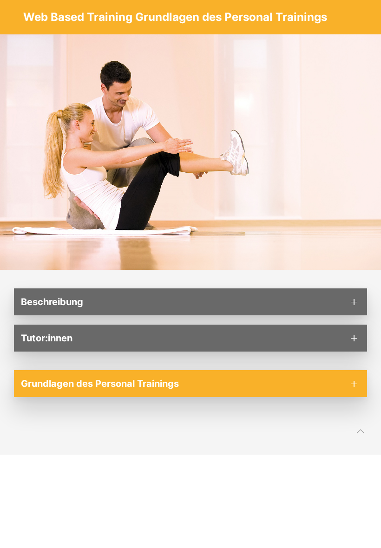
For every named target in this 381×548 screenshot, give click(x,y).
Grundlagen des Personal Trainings (100, 383)
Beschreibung (52, 301)
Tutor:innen (46, 338)
